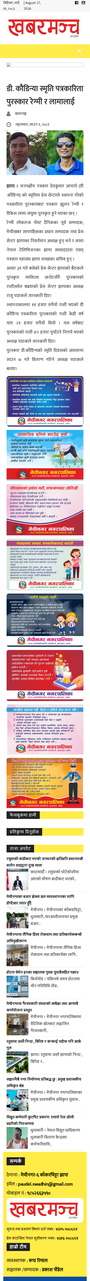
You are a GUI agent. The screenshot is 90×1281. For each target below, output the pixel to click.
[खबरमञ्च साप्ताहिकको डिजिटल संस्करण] (45, 28)
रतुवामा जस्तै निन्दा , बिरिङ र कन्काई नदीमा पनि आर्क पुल (44, 1044)
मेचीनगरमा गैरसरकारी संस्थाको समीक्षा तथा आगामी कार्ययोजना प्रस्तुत (42, 1007)
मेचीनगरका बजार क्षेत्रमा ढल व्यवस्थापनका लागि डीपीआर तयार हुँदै (40, 900)
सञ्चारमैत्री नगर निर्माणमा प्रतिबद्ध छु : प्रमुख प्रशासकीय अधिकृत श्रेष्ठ (44, 1082)
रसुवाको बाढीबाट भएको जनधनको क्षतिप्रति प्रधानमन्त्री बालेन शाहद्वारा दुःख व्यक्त (45, 862)
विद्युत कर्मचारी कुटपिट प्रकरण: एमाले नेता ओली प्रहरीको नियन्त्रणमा (40, 1120)
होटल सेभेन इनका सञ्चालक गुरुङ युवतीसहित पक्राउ (43, 972)
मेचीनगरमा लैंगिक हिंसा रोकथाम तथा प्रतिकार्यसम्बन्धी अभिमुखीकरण (44, 937)
